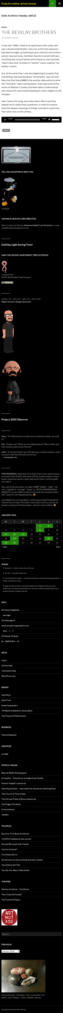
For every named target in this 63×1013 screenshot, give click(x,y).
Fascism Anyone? (9, 849)
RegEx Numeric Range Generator (16, 301)
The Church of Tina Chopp (13, 793)
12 (14, 534)
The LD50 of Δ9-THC (11, 865)
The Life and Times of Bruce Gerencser (18, 799)
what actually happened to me (15, 625)
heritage (6, 615)
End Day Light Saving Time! (17, 244)
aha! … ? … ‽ (8, 631)
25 (6, 542)
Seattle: (4, 564)
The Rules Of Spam (9, 636)
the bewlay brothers (28, 32)
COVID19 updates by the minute (16, 839)
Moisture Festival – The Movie (15, 889)
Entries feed (6, 665)
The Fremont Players (10, 899)
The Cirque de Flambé (11, 894)
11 (6, 534)
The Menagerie (8, 620)
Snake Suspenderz (9, 705)
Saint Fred (6, 700)
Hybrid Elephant (8, 735)
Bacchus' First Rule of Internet (15, 833)
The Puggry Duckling (10, 804)
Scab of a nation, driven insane (18, 3)
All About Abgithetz (10, 610)
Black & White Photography (14, 773)
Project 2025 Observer (14, 419)
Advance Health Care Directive (38, 225)
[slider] (56, 119)
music (4, 27)
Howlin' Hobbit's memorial (13, 783)
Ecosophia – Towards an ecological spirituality (22, 778)
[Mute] (49, 119)
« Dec (4, 547)
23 (48, 538)
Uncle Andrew (8, 809)
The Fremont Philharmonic (13, 716)
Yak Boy (5, 814)
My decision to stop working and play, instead (21, 860)
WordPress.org (8, 676)
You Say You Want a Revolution (15, 870)
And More (6, 695)
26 (14, 542)
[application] (31, 120)
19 (14, 538)
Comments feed (8, 670)
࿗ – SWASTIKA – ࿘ (10, 641)
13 (23, 534)
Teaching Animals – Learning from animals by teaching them (28, 788)
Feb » (58, 547)
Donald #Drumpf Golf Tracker (15, 844)
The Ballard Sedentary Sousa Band (16, 710)
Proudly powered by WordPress (13, 1009)
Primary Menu (59, 3)
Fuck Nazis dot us (9, 854)
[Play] (5, 119)
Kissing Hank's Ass (10, 457)
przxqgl (4, 754)
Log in (4, 660)
